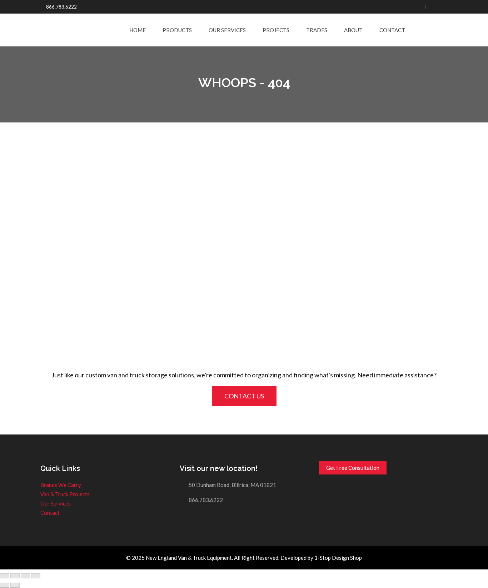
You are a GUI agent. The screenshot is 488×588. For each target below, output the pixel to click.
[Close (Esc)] (4, 575)
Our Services (227, 30)
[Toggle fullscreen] (25, 575)
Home (137, 30)
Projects (276, 30)
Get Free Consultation (352, 467)
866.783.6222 (61, 7)
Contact (392, 30)
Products (177, 30)
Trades (316, 30)
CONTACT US (244, 396)
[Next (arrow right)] (15, 585)
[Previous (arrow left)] (4, 585)
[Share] (15, 575)
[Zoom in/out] (35, 575)
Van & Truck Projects (65, 494)
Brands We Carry (60, 485)
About (353, 30)
